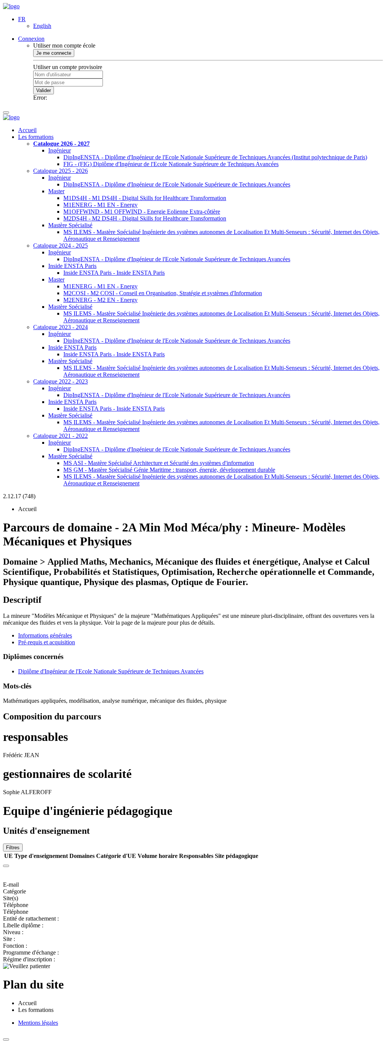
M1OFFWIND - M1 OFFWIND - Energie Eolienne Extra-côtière (141, 211)
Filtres (13, 847)
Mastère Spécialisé (70, 225)
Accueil (27, 130)
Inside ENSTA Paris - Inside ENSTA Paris (114, 272)
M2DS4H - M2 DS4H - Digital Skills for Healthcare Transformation (144, 218)
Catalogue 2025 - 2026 (60, 171)
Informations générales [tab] (45, 635)
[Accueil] (11, 6)
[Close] (6, 866)
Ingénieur (59, 150)
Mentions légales (38, 1022)
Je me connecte (53, 53)
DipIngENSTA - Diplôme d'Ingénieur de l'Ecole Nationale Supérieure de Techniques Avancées (176, 184)
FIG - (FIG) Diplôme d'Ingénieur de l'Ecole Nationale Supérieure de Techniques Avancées (171, 164)
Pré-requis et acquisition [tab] (46, 642)
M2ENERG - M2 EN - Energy (100, 300)
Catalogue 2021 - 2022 (60, 436)
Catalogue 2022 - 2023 (60, 381)
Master (56, 191)
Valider (43, 90)
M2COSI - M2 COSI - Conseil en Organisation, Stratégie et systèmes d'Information (162, 293)
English (42, 26)
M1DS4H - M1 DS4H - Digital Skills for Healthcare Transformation (144, 198)
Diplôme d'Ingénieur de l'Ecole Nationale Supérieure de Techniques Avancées (111, 671)
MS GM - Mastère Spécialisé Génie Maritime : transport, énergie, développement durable (169, 470)
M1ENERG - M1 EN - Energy (100, 205)
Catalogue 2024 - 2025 (60, 245)
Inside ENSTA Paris (72, 266)
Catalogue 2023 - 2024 (60, 327)
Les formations (36, 137)
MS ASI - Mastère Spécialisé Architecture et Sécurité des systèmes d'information (158, 463)
